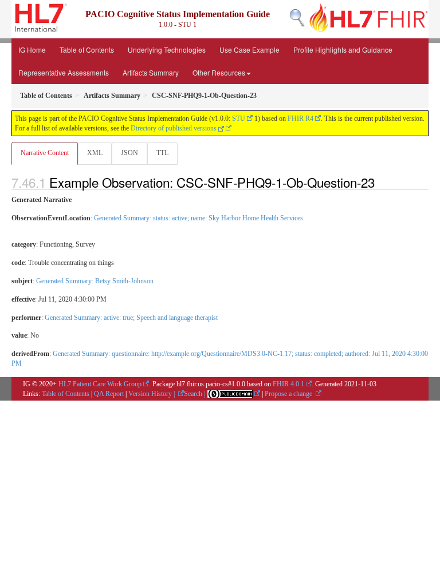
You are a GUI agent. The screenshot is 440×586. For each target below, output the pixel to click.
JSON (129, 153)
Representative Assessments (63, 72)
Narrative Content (45, 153)
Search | (195, 394)
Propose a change (289, 394)
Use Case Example (249, 49)
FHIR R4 (300, 118)
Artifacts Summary (151, 72)
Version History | (152, 394)
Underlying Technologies (167, 49)
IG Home (32, 49)
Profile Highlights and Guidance (342, 49)
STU (238, 118)
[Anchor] (381, 182)
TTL (162, 153)
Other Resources (218, 72)
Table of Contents (87, 49)
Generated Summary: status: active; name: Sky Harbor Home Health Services (198, 218)
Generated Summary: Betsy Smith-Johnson (95, 281)
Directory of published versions (174, 128)
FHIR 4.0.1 (288, 384)
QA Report (109, 394)
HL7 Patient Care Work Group (100, 384)
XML (95, 153)
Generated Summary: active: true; (131, 318)
